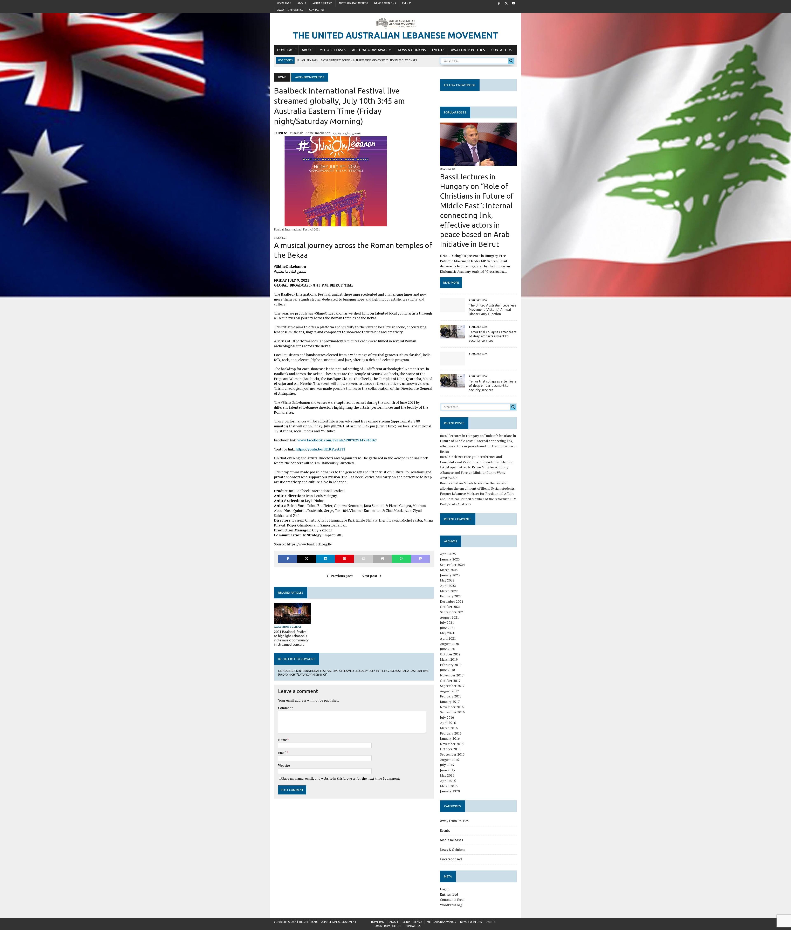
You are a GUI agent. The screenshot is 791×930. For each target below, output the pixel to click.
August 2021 (449, 617)
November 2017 (452, 675)
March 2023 (449, 569)
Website (284, 765)
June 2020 (447, 649)
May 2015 (447, 775)
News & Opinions (385, 3)
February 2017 (451, 696)
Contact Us (316, 9)
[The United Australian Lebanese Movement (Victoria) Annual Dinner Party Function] (452, 309)
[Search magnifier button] (511, 61)
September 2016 (452, 712)
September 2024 (452, 564)
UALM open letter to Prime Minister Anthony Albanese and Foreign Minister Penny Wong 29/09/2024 (474, 472)
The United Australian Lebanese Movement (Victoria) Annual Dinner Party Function (492, 309)
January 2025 (450, 559)
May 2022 (447, 580)
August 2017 (449, 691)
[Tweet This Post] (306, 559)
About (301, 3)
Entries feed (449, 894)
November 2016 (452, 707)
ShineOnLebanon (318, 133)
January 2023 (450, 575)
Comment (285, 707)
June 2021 (447, 628)
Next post (369, 575)
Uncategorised (451, 859)
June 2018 (447, 670)
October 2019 (450, 654)
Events (406, 3)
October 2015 (450, 749)
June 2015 (447, 770)
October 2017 (450, 680)
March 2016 (449, 728)
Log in (444, 889)
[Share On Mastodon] (420, 559)
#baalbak (296, 133)
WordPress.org (451, 905)
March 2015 (449, 786)
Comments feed (451, 899)
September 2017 (452, 685)
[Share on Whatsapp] (401, 559)
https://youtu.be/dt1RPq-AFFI (320, 449)
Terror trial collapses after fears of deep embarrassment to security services (492, 336)
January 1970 (450, 791)
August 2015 (449, 759)
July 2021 (447, 622)
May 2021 (447, 633)
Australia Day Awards (353, 3)
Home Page (284, 3)
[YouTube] (513, 3)
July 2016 (447, 717)
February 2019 (451, 664)
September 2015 (452, 754)
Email (282, 752)
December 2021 (451, 601)
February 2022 (451, 596)
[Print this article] (382, 559)
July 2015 (447, 765)
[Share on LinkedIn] (325, 559)
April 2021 (448, 638)
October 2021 (450, 606)
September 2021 (452, 612)
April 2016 (448, 722)
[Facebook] (499, 3)
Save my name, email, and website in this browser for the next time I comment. (341, 778)
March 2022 (449, 591)
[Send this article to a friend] (363, 559)
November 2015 (452, 744)
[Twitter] (506, 3)
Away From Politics (290, 9)
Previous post (342, 575)
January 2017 (450, 701)
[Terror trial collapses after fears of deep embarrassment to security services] (452, 336)
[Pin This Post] (344, 559)
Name (282, 739)
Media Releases (322, 3)
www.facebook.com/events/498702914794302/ (337, 440)
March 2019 (449, 659)
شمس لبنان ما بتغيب (347, 133)
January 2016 (450, 738)
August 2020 (449, 643)
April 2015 (448, 780)
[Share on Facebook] (287, 559)
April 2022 (448, 585)
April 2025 (448, 554)
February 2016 (451, 733)
